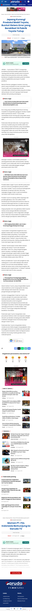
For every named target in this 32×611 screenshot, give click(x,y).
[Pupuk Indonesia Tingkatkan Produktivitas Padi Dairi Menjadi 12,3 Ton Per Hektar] (27, 481)
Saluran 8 (9, 535)
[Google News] (15, 588)
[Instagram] (17, 588)
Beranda (2, 14)
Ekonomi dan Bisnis (8, 14)
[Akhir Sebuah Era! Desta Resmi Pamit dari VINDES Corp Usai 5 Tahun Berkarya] (6, 452)
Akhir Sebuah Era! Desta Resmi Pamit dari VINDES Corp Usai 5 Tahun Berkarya (20, 452)
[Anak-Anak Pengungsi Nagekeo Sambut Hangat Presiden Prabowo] (26, 411)
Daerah (3, 420)
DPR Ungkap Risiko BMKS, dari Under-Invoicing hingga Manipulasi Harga (14, 225)
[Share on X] (14, 608)
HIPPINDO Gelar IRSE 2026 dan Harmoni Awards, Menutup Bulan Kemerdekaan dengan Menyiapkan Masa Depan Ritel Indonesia (15, 177)
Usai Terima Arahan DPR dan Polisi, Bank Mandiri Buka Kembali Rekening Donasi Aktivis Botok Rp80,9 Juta (15, 103)
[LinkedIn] (21, 588)
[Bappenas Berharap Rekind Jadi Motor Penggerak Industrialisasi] (27, 499)
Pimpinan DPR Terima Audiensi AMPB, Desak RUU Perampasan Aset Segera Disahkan (11, 403)
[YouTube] (13, 588)
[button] (2, 2)
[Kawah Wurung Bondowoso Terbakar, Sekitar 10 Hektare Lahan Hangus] (26, 418)
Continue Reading (16, 573)
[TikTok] (19, 588)
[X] (11, 588)
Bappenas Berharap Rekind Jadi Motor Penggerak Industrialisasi (11, 498)
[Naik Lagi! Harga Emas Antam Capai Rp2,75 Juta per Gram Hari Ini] (27, 506)
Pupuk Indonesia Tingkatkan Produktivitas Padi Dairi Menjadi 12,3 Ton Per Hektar (11, 481)
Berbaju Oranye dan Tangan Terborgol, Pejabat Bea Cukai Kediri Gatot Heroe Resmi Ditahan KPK (20, 435)
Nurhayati (9, 38)
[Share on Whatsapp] (22, 348)
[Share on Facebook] (11, 608)
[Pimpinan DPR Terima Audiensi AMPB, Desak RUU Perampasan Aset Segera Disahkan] (26, 403)
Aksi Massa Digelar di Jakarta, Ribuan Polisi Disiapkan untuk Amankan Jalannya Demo (20, 467)
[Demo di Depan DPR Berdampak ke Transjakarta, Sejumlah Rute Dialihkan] (26, 425)
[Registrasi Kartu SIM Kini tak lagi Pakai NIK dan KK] (6, 460)
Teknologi (13, 462)
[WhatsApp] (23, 588)
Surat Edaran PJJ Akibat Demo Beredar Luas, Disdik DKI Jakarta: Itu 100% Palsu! (20, 444)
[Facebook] (9, 588)
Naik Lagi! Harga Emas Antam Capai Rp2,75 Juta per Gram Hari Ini (11, 506)
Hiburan (12, 455)
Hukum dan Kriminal (14, 439)
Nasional (4, 406)
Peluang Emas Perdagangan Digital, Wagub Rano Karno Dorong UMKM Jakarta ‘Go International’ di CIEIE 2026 (15, 279)
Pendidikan (13, 447)
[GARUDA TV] (16, 1)
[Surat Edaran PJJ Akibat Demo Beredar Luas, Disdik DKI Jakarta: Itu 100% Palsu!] (6, 444)
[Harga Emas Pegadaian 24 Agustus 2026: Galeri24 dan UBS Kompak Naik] (27, 490)
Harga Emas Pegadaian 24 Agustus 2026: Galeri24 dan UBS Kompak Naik (11, 490)
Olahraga (4, 398)
